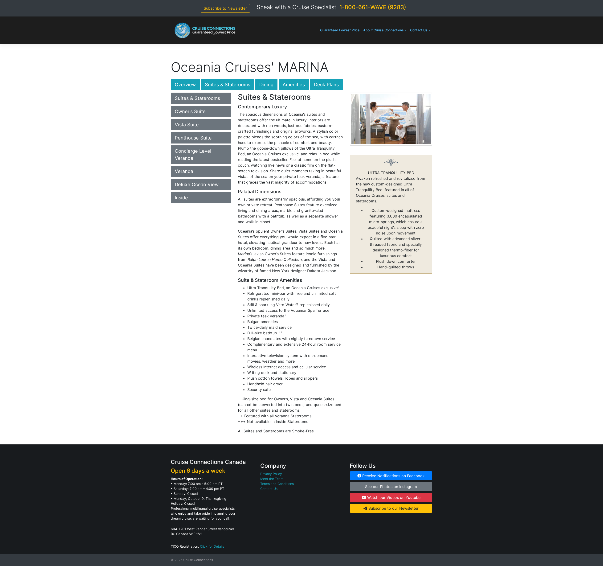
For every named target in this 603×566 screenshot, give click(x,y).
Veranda (184, 171)
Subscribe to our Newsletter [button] (393, 508)
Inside (181, 198)
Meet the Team (271, 479)
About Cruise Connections (383, 30)
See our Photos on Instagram (391, 486)
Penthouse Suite (193, 138)
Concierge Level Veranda (193, 154)
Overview (185, 84)
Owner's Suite (190, 111)
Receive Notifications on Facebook (393, 475)
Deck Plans (326, 84)
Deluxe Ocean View (197, 184)
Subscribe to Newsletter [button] (225, 8)
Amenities (294, 84)
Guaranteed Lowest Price (339, 30)
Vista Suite (187, 124)
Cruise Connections (198, 560)
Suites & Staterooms (227, 84)
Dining (266, 84)
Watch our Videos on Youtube (393, 497)
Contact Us (419, 30)
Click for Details (212, 546)
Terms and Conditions (277, 484)
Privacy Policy (271, 474)
